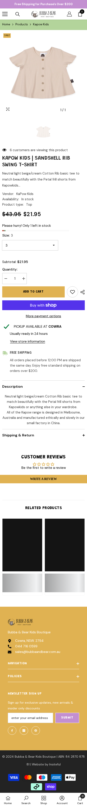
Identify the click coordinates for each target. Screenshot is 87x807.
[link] (22, 580)
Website (38, 764)
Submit (67, 717)
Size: (7, 235)
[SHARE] (81, 292)
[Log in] (69, 14)
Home (6, 24)
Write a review (43, 479)
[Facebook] (12, 730)
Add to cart (33, 291)
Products (21, 24)
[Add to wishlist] (72, 291)
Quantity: (9, 269)
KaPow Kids (24, 194)
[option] (43, 73)
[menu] (5, 14)
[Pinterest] (35, 730)
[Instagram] (24, 730)
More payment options (43, 316)
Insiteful (55, 764)
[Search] (17, 14)
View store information (27, 341)
